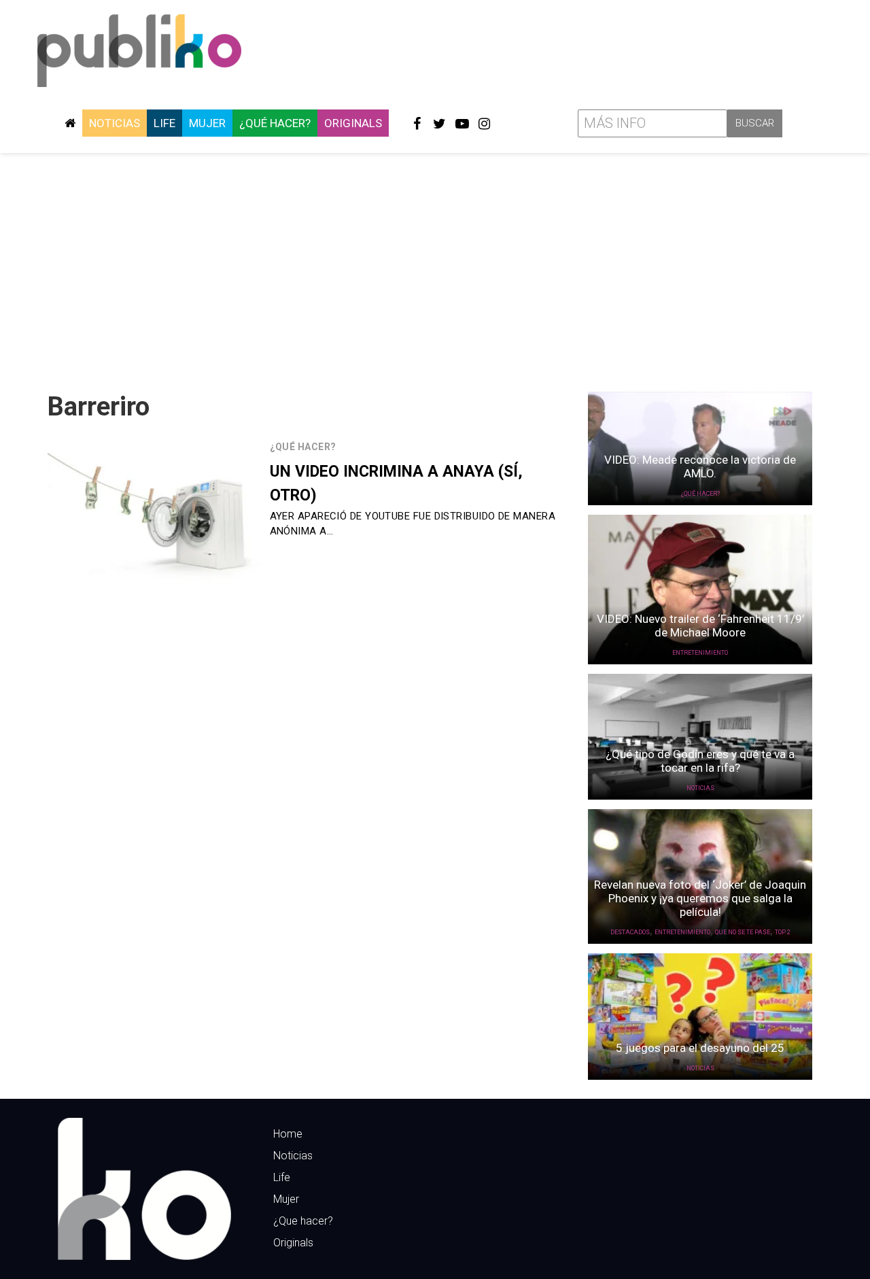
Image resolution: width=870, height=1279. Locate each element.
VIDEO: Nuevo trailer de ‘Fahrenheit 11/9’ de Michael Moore (700, 625)
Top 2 (782, 932)
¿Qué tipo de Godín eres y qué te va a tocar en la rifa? (700, 760)
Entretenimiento (700, 652)
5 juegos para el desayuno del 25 (700, 1048)
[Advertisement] (435, 267)
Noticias (114, 123)
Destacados (630, 932)
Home (287, 1133)
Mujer (207, 123)
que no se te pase (742, 932)
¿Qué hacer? (275, 123)
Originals (353, 123)
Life (164, 123)
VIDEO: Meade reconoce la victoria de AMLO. (700, 466)
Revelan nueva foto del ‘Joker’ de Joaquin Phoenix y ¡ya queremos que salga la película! (700, 898)
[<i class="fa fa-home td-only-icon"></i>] (70, 123)
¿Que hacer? (303, 1220)
